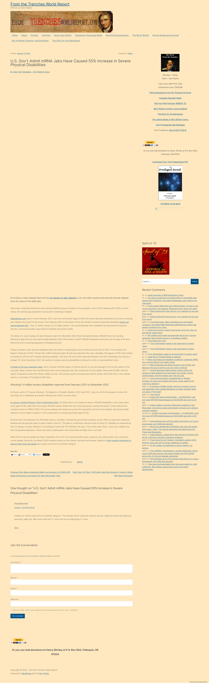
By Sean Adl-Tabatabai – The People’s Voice (30, 72)
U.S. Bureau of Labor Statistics (63, 298)
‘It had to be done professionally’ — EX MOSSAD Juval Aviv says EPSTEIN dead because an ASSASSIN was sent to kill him (169, 399)
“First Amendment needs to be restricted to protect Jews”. (173, 354)
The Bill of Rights (140, 35)
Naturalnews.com (18, 318)
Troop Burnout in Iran (157, 341)
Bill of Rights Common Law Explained (30, 40)
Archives (46, 35)
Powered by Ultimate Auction (198, 682)
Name (13, 578)
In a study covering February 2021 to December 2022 (34, 402)
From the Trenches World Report (40, 4)
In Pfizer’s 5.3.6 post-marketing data (26, 367)
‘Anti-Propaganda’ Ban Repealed (170, 125)
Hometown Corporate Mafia (88, 35)
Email (13, 588)
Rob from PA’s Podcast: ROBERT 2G (170, 103)
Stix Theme (44, 673)
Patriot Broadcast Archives (166, 35)
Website (14, 599)
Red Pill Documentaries (117, 35)
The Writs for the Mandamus (66, 40)
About (24, 35)
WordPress (27, 673)
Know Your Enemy (63, 35)
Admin (80, 462)
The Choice (155, 394)
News (130, 53)
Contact (34, 35)
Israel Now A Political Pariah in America (164, 357)
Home (15, 35)
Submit (194, 281)
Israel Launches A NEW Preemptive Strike (165, 295)
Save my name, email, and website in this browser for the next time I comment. (45, 610)
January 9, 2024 (23, 53)
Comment (16, 562)
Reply (16, 528)
